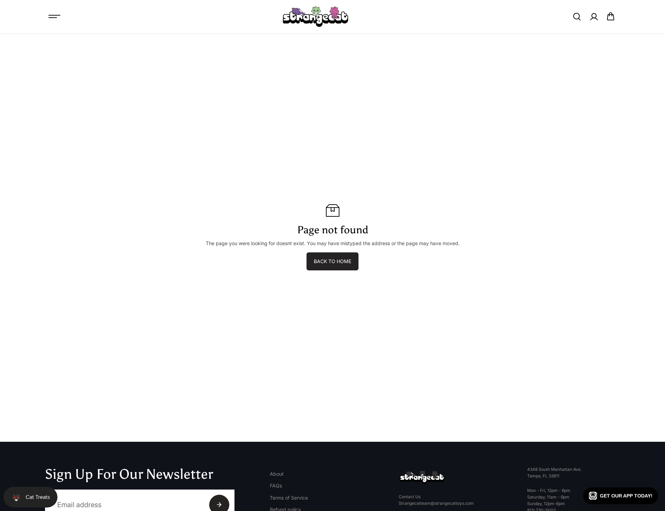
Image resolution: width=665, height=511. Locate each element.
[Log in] (593, 16)
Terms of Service (289, 498)
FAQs (276, 485)
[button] (610, 16)
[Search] (576, 16)
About (277, 474)
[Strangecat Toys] (315, 16)
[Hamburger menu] (54, 16)
